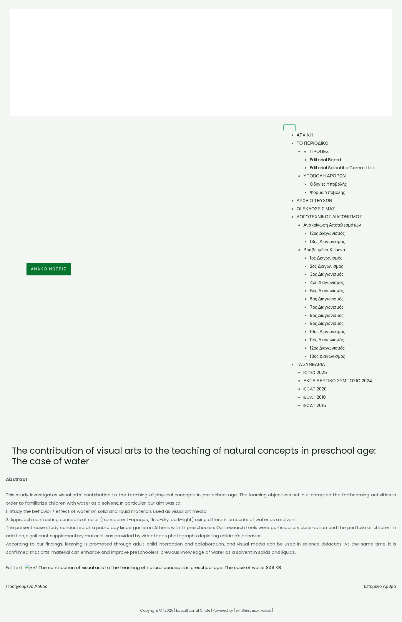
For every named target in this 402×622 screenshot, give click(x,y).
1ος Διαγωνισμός (326, 258)
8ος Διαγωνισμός (326, 315)
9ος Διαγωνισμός (326, 323)
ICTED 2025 (315, 372)
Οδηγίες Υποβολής (328, 184)
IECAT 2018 (314, 397)
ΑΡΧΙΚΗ (305, 135)
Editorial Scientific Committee (343, 167)
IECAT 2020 (315, 389)
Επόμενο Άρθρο (382, 586)
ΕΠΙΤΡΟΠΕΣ (316, 151)
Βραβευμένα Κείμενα (324, 250)
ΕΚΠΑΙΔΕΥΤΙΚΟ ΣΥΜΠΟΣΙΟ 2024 (337, 380)
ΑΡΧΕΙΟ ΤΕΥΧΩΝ (314, 200)
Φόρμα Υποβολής (327, 192)
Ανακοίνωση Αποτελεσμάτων (332, 225)
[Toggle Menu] (289, 127)
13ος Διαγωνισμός (327, 241)
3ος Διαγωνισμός (326, 274)
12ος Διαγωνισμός (327, 233)
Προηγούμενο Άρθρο (24, 586)
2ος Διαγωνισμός (326, 266)
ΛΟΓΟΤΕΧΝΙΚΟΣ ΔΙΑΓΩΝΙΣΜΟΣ (329, 217)
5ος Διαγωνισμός (327, 290)
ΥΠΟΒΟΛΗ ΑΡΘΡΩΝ (324, 176)
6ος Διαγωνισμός (326, 299)
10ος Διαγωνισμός (327, 331)
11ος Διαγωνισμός (327, 340)
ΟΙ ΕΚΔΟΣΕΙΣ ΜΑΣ (316, 209)
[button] (48, 269)
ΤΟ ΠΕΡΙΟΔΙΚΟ (312, 143)
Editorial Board (325, 160)
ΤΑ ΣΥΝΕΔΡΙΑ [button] (311, 364)
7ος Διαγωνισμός (326, 307)
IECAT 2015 (314, 405)
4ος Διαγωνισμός (327, 282)
